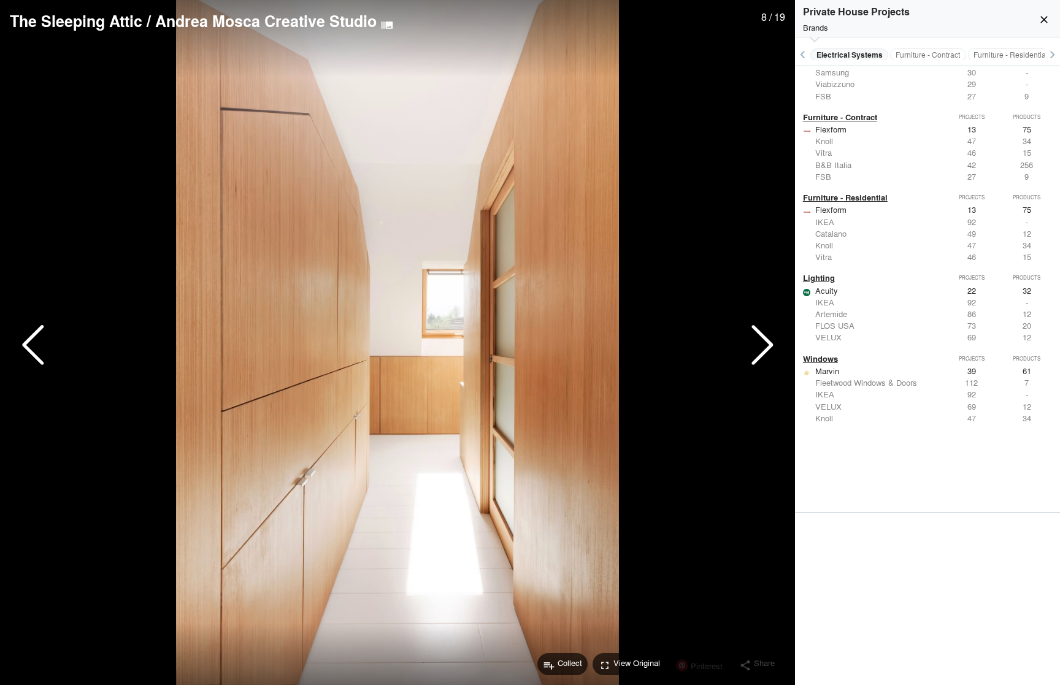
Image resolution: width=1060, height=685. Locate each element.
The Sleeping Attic (76, 21)
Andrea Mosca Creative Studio (266, 21)
